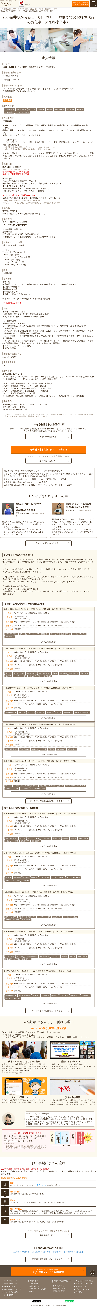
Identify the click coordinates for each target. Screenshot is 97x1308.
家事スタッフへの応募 (84, 1283)
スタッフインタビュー (12, 1292)
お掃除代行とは (34, 1283)
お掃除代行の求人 (59, 1288)
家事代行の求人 (58, 1286)
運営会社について (82, 1286)
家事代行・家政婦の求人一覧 (27, 9)
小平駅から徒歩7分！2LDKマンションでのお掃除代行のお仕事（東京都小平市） (38, 971)
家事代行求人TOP (47, 461)
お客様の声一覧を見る (47, 437)
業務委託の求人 (9, 1286)
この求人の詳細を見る (48, 642)
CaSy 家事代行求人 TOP (8, 9)
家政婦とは (33, 1291)
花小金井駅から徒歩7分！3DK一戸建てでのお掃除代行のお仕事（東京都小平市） (38, 609)
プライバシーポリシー (84, 1289)
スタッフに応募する (80, 3)
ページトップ (92, 1273)
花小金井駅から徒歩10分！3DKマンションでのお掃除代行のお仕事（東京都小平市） (40, 724)
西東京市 (80, 1252)
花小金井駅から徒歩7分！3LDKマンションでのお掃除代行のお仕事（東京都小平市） (40, 688)
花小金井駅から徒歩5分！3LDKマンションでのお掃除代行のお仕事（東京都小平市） (40, 649)
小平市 (55, 9)
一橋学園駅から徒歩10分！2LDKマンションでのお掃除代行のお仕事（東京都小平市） (40, 814)
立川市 (16, 1252)
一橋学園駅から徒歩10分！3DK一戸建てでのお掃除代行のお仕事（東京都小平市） (39, 892)
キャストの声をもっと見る (47, 543)
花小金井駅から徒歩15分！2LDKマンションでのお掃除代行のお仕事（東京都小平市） (40, 761)
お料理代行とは (34, 1286)
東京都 (41, 9)
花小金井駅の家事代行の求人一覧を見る (47, 801)
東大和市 (57, 1252)
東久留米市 (68, 1252)
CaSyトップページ (11, 1281)
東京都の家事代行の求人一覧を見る (47, 1259)
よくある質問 (8, 1295)
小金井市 (26, 1252)
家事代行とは (33, 1281)
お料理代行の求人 (59, 1291)
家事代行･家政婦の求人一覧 (61, 1282)
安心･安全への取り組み (84, 1281)
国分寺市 (46, 1252)
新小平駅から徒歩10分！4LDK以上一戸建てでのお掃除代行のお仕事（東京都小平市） (40, 853)
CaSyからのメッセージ (12, 1289)
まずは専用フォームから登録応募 (48, 1271)
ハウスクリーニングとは (37, 1289)
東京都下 (48, 9)
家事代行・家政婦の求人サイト (8, 1)
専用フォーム (42, 1185)
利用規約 (79, 1292)
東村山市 (36, 1252)
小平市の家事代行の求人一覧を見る (47, 1011)
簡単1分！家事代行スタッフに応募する (48, 449)
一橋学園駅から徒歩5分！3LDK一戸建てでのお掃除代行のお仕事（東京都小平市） (39, 932)
